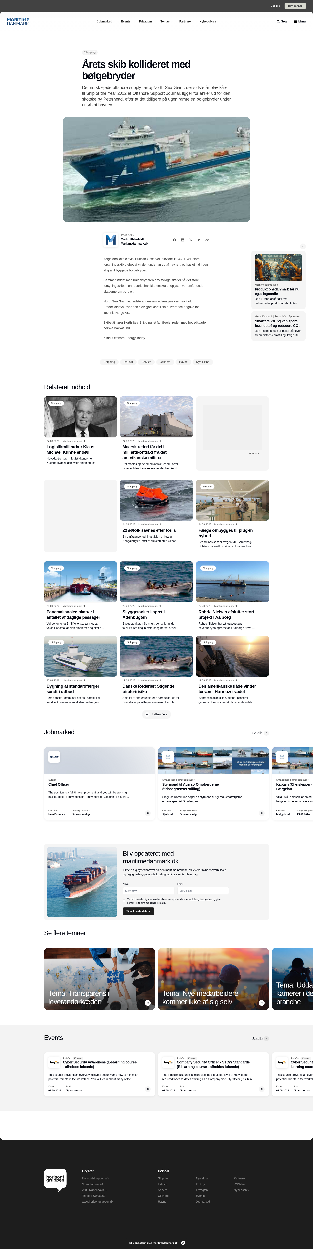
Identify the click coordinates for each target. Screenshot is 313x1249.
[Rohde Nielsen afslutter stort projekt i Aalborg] (232, 595)
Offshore (163, 1195)
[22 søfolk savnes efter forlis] (156, 511)
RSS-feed (240, 1184)
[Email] (199, 240)
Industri (162, 1184)
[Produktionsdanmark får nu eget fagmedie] (278, 280)
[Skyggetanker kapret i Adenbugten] (156, 595)
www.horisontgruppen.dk (97, 1201)
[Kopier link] (207, 240)
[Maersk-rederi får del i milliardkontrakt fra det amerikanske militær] (156, 433)
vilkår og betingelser (201, 899)
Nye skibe (202, 1178)
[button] (303, 246)
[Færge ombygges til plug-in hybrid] (232, 514)
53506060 (99, 1195)
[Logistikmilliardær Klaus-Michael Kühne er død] (80, 430)
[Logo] (18, 21)
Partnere (239, 1178)
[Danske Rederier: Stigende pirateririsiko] (156, 670)
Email (180, 883)
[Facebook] (174, 240)
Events (200, 1195)
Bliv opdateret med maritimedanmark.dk (153, 1242)
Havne (162, 1201)
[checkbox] (124, 900)
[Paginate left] (47, 783)
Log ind (275, 5)
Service (163, 1190)
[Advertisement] (232, 427)
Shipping (163, 1178)
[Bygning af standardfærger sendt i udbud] (80, 670)
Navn (126, 883)
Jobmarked (203, 1201)
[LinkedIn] (182, 240)
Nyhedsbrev (241, 1190)
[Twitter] (190, 240)
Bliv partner (295, 5)
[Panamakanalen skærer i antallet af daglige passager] (80, 595)
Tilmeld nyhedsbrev (138, 911)
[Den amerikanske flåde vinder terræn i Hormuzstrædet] (232, 670)
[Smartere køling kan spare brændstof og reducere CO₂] (278, 326)
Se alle (257, 733)
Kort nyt (201, 1184)
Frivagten (202, 1190)
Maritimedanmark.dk (134, 243)
